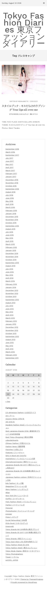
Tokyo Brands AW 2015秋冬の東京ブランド (22, 529)
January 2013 (11, 324)
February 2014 (11, 284)
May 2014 (9, 275)
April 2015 (9, 241)
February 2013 (11, 321)
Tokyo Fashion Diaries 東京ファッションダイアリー (23, 29)
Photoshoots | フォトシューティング (20, 511)
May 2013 (9, 312)
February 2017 (11, 174)
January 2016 (11, 214)
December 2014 (12, 253)
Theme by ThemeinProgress (31, 579)
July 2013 (9, 306)
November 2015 (12, 220)
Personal (9, 508)
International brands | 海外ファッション (21, 462)
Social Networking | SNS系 (16, 520)
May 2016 (9, 201)
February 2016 (11, 210)
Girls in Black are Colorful (16, 456)
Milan (8, 493)
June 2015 (10, 235)
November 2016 (12, 183)
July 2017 (9, 158)
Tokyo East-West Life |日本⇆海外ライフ (21, 542)
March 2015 (10, 244)
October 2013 (11, 296)
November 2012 (12, 330)
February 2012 (11, 355)
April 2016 (9, 204)
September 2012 (12, 336)
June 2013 (10, 309)
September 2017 (12, 155)
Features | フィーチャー (15, 453)
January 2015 (11, 250)
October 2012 (11, 333)
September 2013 (12, 300)
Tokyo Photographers (14, 554)
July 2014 (9, 269)
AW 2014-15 (10, 422)
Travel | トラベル (12, 557)
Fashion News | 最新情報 (15, 446)
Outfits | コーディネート (15, 499)
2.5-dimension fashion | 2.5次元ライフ (21, 413)
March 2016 (10, 207)
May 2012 (9, 346)
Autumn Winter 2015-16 (15, 419)
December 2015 (12, 217)
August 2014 (10, 266)
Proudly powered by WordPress (24, 582)
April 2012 (9, 349)
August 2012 (10, 339)
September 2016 (12, 189)
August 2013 (10, 303)
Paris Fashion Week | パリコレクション (21, 502)
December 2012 (12, 327)
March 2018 (10, 152)
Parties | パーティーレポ (15, 505)
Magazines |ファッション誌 (16, 486)
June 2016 (10, 198)
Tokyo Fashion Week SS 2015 (17, 545)
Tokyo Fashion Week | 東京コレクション (21, 548)
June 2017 (10, 161)
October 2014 (11, 260)
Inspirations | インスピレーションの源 (20, 459)
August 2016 (10, 192)
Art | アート (10, 416)
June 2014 (10, 272)
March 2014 (10, 281)
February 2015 (11, 247)
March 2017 (10, 170)
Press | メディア (12, 517)
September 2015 (12, 226)
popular (9, 514)
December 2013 (12, 290)
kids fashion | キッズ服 (15, 483)
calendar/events (12, 440)
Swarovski (10, 526)
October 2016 (11, 186)
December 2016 (12, 180)
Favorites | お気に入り (14, 449)
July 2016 (9, 195)
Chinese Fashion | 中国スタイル (18, 443)
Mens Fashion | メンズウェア (17, 489)
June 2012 (10, 343)
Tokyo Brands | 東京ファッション (19, 539)
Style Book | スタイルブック (19, 114)
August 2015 (10, 229)
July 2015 (9, 232)
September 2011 (12, 358)
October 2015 (11, 223)
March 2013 (10, 318)
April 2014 (9, 278)
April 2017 (9, 167)
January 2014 (11, 287)
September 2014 (12, 263)
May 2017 (9, 164)
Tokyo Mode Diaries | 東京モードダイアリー (23, 551)
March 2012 (10, 352)
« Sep (8, 401)
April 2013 (9, 315)
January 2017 (11, 177)
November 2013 (12, 293)
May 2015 (9, 238)
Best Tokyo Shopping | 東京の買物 (19, 437)
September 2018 (12, 149)
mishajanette (23, 101)
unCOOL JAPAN (12, 560)
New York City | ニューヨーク (17, 496)
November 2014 (12, 257)
